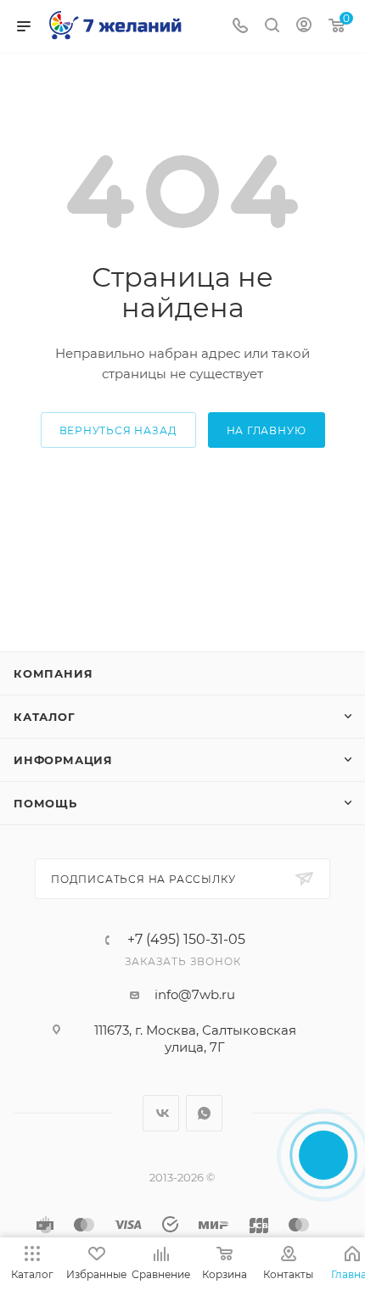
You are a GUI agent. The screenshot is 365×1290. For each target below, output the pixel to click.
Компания (53, 673)
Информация (63, 760)
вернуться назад (118, 430)
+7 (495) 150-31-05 (186, 940)
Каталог (45, 716)
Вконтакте (161, 1113)
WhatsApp (204, 1113)
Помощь (45, 803)
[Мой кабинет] (304, 27)
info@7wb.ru (194, 994)
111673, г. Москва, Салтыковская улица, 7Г (195, 1038)
